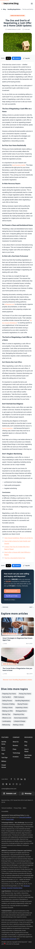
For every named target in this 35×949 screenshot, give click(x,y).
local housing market (18, 165)
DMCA (24, 808)
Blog (4, 9)
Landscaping (6, 721)
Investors (15, 757)
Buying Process (22, 704)
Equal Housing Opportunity (9, 938)
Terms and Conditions (25, 817)
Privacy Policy (17, 808)
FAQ (25, 745)
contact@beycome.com (8, 789)
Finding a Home (7, 707)
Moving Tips (6, 714)
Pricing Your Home (25, 694)
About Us (15, 742)
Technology (16, 753)
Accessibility (4, 811)
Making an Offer (7, 711)
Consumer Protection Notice (14, 888)
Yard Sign (4, 757)
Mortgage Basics (21, 711)
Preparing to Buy (18, 714)
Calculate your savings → (10, 599)
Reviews (15, 745)
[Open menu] (32, 3)
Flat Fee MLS (6, 697)
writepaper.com (9, 304)
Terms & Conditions (6, 808)
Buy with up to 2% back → (12, 596)
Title (2, 754)
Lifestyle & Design (19, 721)
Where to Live (6, 718)
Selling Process (7, 700)
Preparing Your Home (9, 694)
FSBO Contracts (19, 697)
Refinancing (6, 725)
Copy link (27, 58)
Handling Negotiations (14, 9)
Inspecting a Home (21, 707)
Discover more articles (17, 680)
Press (14, 749)
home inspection (7, 428)
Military (3, 761)
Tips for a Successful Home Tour (14, 558)
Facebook (17, 58)
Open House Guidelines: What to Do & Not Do (18, 538)
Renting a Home (18, 725)
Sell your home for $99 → (12, 591)
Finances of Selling (8, 704)
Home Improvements (20, 718)
